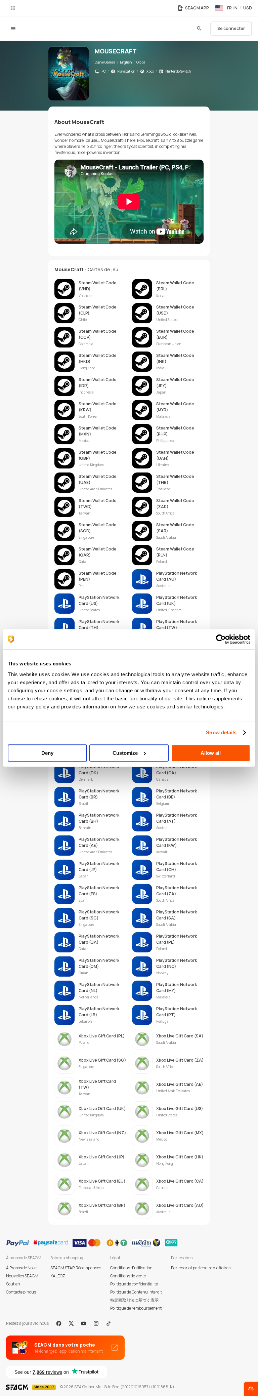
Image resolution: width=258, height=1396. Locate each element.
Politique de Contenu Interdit (136, 1292)
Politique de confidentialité (134, 1284)
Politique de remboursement (136, 1308)
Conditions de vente (128, 1276)
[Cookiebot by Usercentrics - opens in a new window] (220, 639)
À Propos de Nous (21, 1268)
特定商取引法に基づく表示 (134, 1300)
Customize (125, 753)
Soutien (13, 1284)
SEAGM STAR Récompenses (75, 1268)
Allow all (211, 753)
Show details (221, 732)
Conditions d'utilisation (131, 1268)
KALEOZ (57, 1276)
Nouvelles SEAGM (22, 1276)
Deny (47, 753)
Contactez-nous (21, 1292)
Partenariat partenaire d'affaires (200, 1268)
